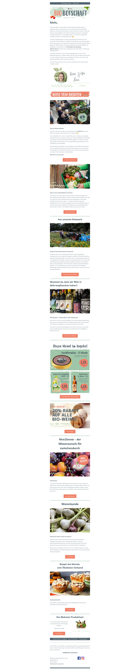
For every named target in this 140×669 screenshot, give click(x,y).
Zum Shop (59, 633)
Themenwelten (83, 639)
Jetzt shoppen (70, 431)
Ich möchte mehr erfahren (70, 274)
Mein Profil (76, 3)
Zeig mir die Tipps (70, 212)
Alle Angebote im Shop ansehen (70, 396)
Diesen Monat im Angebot (60, 639)
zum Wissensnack (70, 496)
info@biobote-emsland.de (57, 663)
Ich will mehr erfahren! (70, 336)
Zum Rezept (70, 609)
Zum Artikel (70, 557)
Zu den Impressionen (70, 160)
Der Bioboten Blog (66, 3)
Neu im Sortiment (73, 639)
